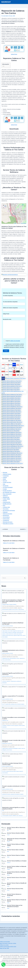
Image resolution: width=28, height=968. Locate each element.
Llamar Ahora (14, 54)
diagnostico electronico (17, 630)
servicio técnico (8, 659)
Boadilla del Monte (7, 503)
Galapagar (5, 512)
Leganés (5, 477)
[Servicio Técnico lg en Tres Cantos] (3, 374)
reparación (21, 771)
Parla (4, 484)
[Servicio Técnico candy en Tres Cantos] (21, 364)
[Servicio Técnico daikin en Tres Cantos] (10, 401)
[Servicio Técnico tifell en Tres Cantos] (10, 461)
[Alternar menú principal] (25, 2)
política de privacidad (15, 340)
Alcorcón (5, 480)
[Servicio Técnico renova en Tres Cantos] (11, 442)
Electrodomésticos (13, 658)
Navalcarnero (6, 515)
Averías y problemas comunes (7, 625)
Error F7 (3, 704)
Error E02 (4, 771)
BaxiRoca (8, 862)
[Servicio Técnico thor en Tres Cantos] (10, 387)
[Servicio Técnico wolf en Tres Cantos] (10, 439)
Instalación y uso (5, 720)
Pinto (4, 505)
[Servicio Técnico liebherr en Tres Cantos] (7, 374)
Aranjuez (5, 500)
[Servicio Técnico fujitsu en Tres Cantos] (10, 404)
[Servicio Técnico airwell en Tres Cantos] (11, 398)
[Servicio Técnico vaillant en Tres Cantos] (11, 423)
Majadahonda (6, 497)
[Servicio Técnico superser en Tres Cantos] (11, 386)
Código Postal (6, 313)
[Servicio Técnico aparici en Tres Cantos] (11, 416)
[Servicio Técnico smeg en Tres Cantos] (10, 384)
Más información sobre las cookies (8, 943)
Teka (3, 810)
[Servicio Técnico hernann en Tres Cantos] (11, 440)
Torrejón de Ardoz (7, 482)
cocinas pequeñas (5, 815)
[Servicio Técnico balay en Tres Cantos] (10, 364)
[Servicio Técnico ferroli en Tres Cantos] (10, 418)
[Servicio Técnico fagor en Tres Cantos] (7, 364)
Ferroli (8, 890)
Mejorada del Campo (7, 522)
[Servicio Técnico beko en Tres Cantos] (14, 364)
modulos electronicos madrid (11, 633)
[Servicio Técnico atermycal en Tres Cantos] (11, 422)
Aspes (8, 908)
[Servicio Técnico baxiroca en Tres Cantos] (11, 427)
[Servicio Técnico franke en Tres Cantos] (3, 371)
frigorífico (8, 681)
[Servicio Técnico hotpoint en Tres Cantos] (18, 371)
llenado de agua (16, 771)
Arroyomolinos (6, 517)
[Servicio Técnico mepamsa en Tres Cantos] (10, 374)
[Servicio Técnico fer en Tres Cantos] (10, 449)
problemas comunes (10, 725)
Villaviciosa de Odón (7, 513)
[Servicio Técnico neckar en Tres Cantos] (11, 456)
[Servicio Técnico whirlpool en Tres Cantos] (11, 394)
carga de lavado (5, 748)
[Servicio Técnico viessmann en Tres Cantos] (12, 463)
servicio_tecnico (15, 609)
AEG (8, 830)
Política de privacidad (5, 941)
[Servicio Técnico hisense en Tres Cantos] (11, 411)
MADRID (14, 815)
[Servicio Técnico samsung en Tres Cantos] (15, 378)
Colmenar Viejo (6, 507)
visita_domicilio (21, 609)
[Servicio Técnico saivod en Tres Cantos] (11, 382)
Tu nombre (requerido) (8, 295)
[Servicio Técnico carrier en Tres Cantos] (11, 399)
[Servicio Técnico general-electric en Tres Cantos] (7, 371)
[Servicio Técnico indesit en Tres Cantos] (21, 371)
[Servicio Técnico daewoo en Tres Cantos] (10, 368)
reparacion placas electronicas (7, 635)
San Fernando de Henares (9, 510)
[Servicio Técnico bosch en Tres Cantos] (18, 364)
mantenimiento (13, 681)
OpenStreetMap (23, 223)
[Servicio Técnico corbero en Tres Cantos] (7, 368)
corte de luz (4, 681)
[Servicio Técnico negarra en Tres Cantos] (11, 458)
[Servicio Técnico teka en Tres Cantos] (10, 389)
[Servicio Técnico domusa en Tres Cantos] (11, 435)
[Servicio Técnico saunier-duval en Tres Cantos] (12, 425)
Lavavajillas (4, 725)
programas (16, 725)
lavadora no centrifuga (12, 632)
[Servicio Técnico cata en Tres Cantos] (3, 368)
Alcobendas (5, 485)
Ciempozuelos (6, 518)
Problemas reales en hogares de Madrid (9, 604)
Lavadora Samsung (9, 771)
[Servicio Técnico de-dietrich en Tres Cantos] (14, 368)
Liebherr (8, 869)
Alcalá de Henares (7, 474)
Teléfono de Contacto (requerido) (10, 307)
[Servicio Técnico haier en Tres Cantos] (10, 371)
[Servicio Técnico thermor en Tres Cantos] (11, 459)
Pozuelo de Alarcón (7, 490)
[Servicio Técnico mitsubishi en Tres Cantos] (11, 406)
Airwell (8, 834)
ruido (17, 815)
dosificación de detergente (13, 748)
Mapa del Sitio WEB (4, 948)
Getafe (4, 479)
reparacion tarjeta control (17, 635)
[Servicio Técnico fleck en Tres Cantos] (10, 451)
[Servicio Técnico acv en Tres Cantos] (10, 430)
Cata (8, 879)
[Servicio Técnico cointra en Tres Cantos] (11, 447)
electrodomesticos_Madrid (7, 609)
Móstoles (5, 472)
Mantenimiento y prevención (7, 743)
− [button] (3, 207)
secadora (21, 794)
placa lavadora (19, 633)
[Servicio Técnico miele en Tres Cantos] (14, 374)
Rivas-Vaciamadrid (7, 494)
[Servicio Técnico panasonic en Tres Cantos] (3, 378)
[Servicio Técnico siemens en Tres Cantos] (11, 380)
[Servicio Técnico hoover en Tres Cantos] (14, 371)
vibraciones (20, 815)
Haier (8, 851)
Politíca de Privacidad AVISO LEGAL (8, 946)
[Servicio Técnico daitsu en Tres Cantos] (10, 403)
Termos (8, 841)
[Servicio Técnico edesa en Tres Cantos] (18, 368)
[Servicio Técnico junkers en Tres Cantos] (11, 420)
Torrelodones (6, 520)
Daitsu (8, 847)
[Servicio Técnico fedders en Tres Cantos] (11, 434)
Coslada (5, 489)
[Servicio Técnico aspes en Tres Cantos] (10, 413)
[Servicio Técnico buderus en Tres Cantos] (11, 432)
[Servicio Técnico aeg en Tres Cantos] (3, 364)
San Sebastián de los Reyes (9, 492)
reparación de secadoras (15, 794)
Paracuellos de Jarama (8, 523)
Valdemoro (5, 495)
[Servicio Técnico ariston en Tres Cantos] (11, 415)
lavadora (19, 748)
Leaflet (15, 223)
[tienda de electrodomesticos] (13, 274)
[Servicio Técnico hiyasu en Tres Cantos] (11, 410)
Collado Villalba (6, 499)
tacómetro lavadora (20, 704)
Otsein (8, 857)
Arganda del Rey (6, 502)
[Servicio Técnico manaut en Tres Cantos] (11, 454)
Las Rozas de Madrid (8, 487)
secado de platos (22, 725)
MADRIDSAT (6, 2)
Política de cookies (4, 945)
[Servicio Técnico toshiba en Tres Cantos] (11, 408)
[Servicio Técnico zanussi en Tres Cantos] (11, 396)
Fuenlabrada (6, 475)
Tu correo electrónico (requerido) (10, 301)
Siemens (8, 897)
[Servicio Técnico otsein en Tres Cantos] (21, 374)
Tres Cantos (5, 508)
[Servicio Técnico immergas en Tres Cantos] (11, 452)
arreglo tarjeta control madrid (7, 630)
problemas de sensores (6, 794)
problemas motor (14, 704)
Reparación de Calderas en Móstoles (14, 540)
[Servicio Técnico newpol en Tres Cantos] (18, 374)
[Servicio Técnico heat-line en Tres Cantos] (11, 444)
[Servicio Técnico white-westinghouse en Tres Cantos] (13, 392)
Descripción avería (7, 319)
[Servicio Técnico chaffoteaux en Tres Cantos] (12, 446)
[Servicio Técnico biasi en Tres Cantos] (10, 437)
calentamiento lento (5, 658)
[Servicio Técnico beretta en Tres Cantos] (11, 428)
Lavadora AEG (7, 704)
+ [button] (3, 205)
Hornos (18, 658)
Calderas (5, 543)
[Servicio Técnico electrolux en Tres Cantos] (21, 368)
